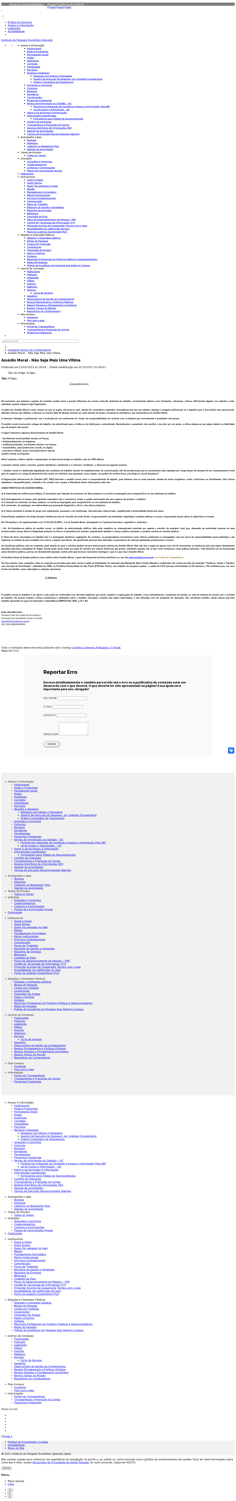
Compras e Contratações (41, 167)
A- (10, 1497)
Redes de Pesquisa (37, 262)
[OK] (2, 341)
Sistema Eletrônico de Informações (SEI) (49, 127)
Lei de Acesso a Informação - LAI (51, 109)
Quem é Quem (35, 179)
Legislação (14, 28)
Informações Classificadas (41, 115)
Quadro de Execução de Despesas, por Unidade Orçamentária (67, 79)
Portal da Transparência (40, 326)
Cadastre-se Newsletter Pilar (43, 146)
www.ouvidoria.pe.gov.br (141, 557)
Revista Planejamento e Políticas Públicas (50, 302)
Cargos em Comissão (39, 244)
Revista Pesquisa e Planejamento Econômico (52, 305)
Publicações (27, 173)
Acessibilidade (16, 31)
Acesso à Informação (21, 25)
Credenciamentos (37, 164)
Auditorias (33, 60)
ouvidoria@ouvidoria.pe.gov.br (15, 621)
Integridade (33, 66)
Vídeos (30, 280)
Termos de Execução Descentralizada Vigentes (53, 134)
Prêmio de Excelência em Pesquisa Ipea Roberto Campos (58, 265)
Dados (30, 57)
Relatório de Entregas (39, 210)
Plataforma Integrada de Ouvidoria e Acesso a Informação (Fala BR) (71, 106)
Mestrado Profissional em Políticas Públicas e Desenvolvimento (62, 259)
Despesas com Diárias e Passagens (52, 76)
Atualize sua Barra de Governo (65, 4)
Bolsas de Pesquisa (37, 241)
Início (11, 1484)
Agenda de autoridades (40, 131)
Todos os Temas (36, 155)
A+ (10, 1490)
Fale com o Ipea (35, 320)
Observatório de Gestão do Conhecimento (50, 299)
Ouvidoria (32, 317)
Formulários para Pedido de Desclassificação (58, 118)
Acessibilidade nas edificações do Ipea (48, 228)
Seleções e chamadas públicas (44, 237)
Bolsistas (32, 91)
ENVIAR (52, 744)
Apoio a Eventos (36, 253)
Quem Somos (34, 182)
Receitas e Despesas (38, 72)
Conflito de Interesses (39, 121)
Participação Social (37, 54)
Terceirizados (34, 97)
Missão (31, 189)
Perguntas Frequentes (39, 100)
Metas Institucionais (38, 195)
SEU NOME (50, 698)
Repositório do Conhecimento (44, 311)
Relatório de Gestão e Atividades (45, 207)
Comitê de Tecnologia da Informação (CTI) (51, 222)
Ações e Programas (37, 51)
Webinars (32, 286)
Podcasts (32, 274)
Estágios (32, 256)
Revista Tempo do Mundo (41, 308)
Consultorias (34, 247)
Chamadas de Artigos (39, 250)
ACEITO (6, 1468)
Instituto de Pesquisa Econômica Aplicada (27, 40)
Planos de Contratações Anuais (44, 170)
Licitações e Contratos (39, 85)
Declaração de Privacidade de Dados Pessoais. (60, 1462)
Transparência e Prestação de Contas (48, 124)
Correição (32, 63)
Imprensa (32, 143)
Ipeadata (32, 295)
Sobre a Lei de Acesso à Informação (47, 112)
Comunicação (34, 201)
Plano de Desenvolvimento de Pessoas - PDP (51, 219)
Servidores (33, 94)
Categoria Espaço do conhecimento (29, 350)
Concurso (32, 88)
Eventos (31, 283)
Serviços (31, 289)
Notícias (31, 140)
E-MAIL (47, 706)
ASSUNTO (49, 715)
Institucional (34, 48)
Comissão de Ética (37, 216)
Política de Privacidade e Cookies (28, 1442)
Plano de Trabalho (37, 204)
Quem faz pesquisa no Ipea (42, 186)
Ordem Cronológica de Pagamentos (53, 82)
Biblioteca (32, 213)
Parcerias (32, 69)
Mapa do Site (16, 1448)
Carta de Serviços (43, 292)
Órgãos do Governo (20, 22)
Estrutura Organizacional (41, 198)
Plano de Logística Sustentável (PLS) (47, 231)
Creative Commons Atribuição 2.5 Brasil (96, 647)
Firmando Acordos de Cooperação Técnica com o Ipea (57, 225)
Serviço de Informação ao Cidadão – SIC (49, 103)
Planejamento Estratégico (41, 192)
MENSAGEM (50, 734)
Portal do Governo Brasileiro (26, 4)
